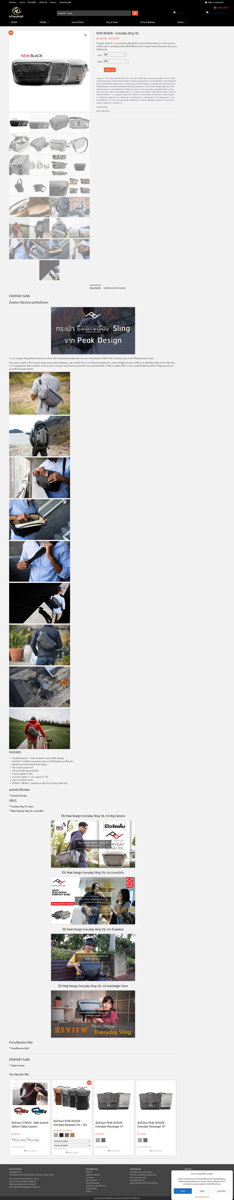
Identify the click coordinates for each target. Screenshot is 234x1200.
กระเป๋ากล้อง (150, 78)
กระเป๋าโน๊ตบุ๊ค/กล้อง (156, 83)
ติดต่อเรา (53, 2)
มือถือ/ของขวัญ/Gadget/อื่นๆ (160, 86)
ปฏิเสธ (202, 1191)
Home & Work (77, 22)
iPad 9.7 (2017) (140, 91)
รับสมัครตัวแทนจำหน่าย (93, 1174)
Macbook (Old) (119, 78)
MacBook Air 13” (125, 97)
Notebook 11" (160, 100)
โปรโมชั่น (43, 22)
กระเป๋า (127, 78)
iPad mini (99, 94)
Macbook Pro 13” (137, 97)
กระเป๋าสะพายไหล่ (129, 83)
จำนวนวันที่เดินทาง (127, 89)
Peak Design (103, 106)
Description (95, 288)
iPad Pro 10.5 (128, 94)
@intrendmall (19, 1186)
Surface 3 (99, 102)
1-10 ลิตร (111, 78)
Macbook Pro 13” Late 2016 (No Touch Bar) (115, 100)
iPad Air (159, 91)
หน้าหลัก (14, 22)
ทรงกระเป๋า (136, 89)
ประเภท (143, 89)
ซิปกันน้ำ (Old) (130, 86)
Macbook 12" (103, 97)
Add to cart (110, 69)
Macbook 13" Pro (114, 97)
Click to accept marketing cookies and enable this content (93, 330)
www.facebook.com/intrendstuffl (25, 1184)
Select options (31, 1150)
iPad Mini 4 (119, 94)
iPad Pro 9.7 (150, 94)
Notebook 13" (170, 100)
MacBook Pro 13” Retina (138, 100)
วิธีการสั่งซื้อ (32, 2)
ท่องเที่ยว (147, 86)
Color (100, 55)
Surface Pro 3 (107, 102)
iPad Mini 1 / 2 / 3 (109, 94)
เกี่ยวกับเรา (12, 2)
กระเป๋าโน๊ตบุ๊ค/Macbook (142, 83)
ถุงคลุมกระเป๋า (140, 86)
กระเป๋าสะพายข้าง (117, 83)
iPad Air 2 (173, 91)
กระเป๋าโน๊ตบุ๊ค (151, 100)
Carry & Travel (112, 22)
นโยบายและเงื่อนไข (91, 1180)
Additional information (114, 288)
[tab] (95, 288)
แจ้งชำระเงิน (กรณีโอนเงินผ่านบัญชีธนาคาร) (143, 1174)
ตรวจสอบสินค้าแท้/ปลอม (137, 1180)
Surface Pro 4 (117, 102)
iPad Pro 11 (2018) (139, 94)
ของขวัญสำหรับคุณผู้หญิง (117, 86)
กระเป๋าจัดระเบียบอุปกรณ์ (103, 80)
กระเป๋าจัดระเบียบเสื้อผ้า (156, 80)
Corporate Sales (65, 2)
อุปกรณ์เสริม (149, 89)
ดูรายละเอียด (221, 1191)
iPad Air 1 (166, 91)
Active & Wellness (147, 22)
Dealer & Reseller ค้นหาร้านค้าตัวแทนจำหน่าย (144, 1182)
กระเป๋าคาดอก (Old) (169, 78)
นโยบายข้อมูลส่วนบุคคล (202, 1196)
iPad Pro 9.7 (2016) (161, 94)
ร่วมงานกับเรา (90, 1177)
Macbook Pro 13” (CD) (151, 97)
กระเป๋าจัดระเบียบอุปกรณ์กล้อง (120, 80)
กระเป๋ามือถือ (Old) (106, 83)
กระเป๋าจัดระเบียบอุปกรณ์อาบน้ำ (139, 80)
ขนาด (109, 89)
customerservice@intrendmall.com (24, 1181)
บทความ (22, 2)
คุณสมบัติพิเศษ (116, 89)
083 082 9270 (23, 1178)
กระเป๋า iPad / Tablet (107, 91)
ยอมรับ (182, 1191)
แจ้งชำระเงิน (43, 2)
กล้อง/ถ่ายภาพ (167, 83)
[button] (85, 35)
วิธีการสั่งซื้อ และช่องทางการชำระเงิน (141, 1172)
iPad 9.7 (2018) (151, 91)
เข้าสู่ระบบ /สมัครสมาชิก (216, 2)
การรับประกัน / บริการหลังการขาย (96, 1185)
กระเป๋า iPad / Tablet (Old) (138, 78)
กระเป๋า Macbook (120, 91)
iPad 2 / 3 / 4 (130, 91)
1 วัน (106, 78)
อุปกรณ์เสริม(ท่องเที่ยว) (161, 89)
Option (100, 61)
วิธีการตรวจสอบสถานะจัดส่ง (138, 1177)
